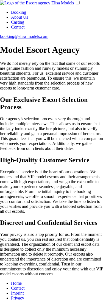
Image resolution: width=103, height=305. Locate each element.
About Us (19, 17)
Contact (17, 27)
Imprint (17, 293)
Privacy (17, 298)
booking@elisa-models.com (24, 36)
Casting (17, 22)
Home (16, 283)
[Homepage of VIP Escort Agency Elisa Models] (37, 3)
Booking (18, 12)
